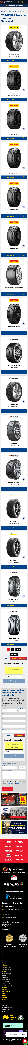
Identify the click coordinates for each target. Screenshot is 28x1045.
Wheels (4, 965)
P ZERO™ (14, 93)
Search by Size (6, 957)
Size (3, 708)
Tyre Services (5, 981)
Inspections (5, 977)
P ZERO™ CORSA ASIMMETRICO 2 (14, 287)
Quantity (21, 708)
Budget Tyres (5, 1009)
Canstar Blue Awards (7, 1007)
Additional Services (7, 985)
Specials (4, 987)
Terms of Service (20, 783)
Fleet (3, 993)
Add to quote (10, 60)
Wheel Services (6, 983)
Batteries (4, 975)
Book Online (6, 991)
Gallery (4, 997)
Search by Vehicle (7, 955)
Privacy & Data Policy (11, 1039)
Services (4, 971)
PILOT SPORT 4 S (14, 521)
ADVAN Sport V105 (14, 638)
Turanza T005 (14, 404)
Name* (4, 714)
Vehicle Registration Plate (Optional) (9, 764)
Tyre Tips (4, 963)
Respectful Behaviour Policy (8, 1040)
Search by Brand (6, 959)
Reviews (4, 999)
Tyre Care (4, 961)
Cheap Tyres (5, 1011)
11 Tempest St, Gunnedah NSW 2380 (15, 910)
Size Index (4, 1005)
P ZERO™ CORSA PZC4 (14, 326)
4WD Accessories (6, 973)
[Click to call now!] (18, 2)
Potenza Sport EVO (14, 365)
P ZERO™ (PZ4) (14, 171)
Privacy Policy (10, 783)
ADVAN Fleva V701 (14, 599)
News (4, 995)
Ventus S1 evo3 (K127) (14, 482)
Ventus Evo (14, 443)
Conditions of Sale (21, 1039)
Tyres (3, 953)
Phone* (11, 719)
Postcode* (5, 729)
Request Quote (8, 789)
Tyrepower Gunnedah (15, 5)
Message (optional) (7, 770)
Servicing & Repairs (7, 979)
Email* (4, 724)
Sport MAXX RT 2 (14, 54)
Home (4, 11)
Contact (4, 989)
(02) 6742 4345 (10, 914)
